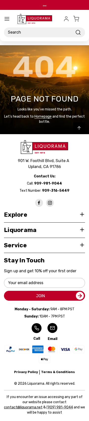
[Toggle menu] (7, 19)
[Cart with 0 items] (79, 19)
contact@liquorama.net (23, 407)
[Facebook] (39, 203)
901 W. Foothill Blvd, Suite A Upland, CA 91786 (44, 163)
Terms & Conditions (58, 372)
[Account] (66, 19)
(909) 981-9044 (59, 407)
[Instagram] (50, 203)
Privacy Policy (26, 372)
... (44, 4)
